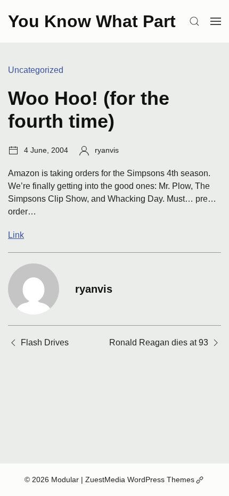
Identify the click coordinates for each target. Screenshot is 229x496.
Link (16, 234)
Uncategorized (35, 70)
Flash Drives (45, 342)
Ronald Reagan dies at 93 (158, 342)
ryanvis (107, 150)
